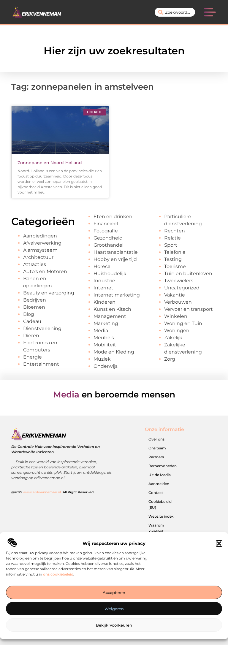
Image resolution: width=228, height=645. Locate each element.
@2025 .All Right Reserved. (53, 492)
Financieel (106, 223)
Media (101, 330)
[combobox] (175, 12)
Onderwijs (106, 366)
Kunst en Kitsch (112, 309)
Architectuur (38, 257)
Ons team (157, 448)
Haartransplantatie (116, 252)
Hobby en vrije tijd (115, 259)
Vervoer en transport (188, 309)
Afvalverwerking (42, 243)
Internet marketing (117, 295)
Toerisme (175, 266)
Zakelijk (173, 337)
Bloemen (34, 307)
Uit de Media (159, 475)
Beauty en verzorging (48, 293)
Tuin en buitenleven (188, 273)
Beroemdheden (162, 466)
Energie (32, 357)
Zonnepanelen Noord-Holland (50, 162)
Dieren (31, 335)
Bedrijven (34, 300)
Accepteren (114, 592)
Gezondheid (108, 238)
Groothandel (109, 245)
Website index (161, 516)
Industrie (104, 280)
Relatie (172, 238)
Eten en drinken (113, 216)
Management (110, 316)
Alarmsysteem (40, 250)
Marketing (106, 323)
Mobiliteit (105, 345)
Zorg (169, 359)
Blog (28, 314)
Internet (103, 288)
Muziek (102, 359)
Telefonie (175, 252)
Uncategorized (182, 288)
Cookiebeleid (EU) (160, 504)
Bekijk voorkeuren (114, 625)
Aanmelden (158, 483)
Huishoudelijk (110, 273)
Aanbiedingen (40, 236)
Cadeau (32, 321)
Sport (170, 245)
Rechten (174, 231)
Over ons (156, 439)
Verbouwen (178, 302)
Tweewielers (178, 280)
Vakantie (174, 295)
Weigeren (114, 608)
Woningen (176, 330)
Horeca (102, 266)
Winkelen (175, 316)
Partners (156, 457)
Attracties (34, 264)
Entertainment (41, 364)
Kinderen (104, 302)
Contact (155, 492)
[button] (219, 543)
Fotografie (106, 231)
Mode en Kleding (114, 352)
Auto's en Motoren (45, 271)
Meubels (104, 337)
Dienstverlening (42, 328)
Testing (173, 259)
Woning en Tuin (183, 323)
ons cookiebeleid (58, 574)
